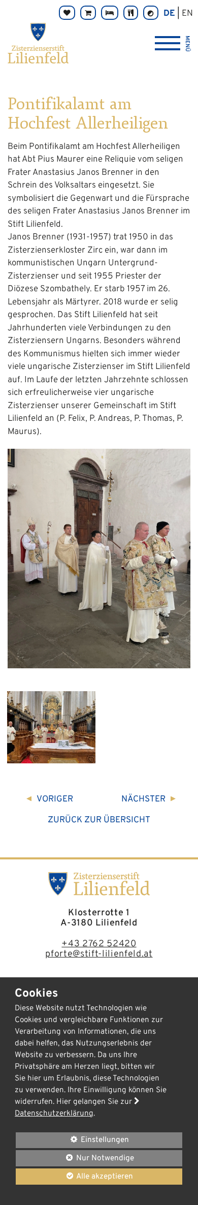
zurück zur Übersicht (99, 820)
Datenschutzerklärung (54, 1113)
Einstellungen (72, 1141)
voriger (55, 799)
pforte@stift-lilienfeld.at (98, 954)
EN (187, 13)
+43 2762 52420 (98, 944)
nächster (143, 799)
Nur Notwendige (75, 1159)
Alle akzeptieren (74, 1176)
